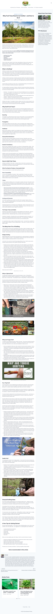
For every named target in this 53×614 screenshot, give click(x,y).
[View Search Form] (51, 3)
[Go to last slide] (3, 588)
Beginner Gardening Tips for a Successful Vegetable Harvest (15, 321)
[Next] (33, 588)
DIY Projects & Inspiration (38, 7)
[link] (4, 322)
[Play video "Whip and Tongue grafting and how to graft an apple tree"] (18, 371)
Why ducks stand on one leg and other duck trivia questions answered (9, 570)
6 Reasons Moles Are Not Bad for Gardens (28, 570)
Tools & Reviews (30, 7)
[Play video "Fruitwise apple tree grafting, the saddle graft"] (18, 487)
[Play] (31, 329)
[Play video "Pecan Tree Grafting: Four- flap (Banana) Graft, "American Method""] (18, 446)
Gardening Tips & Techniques (15, 7)
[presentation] (10, 584)
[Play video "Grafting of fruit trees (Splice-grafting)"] (18, 308)
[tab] (16, 598)
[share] (26, 321)
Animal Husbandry (24, 7)
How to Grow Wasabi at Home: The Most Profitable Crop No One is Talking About (26, 592)
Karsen (16, 19)
